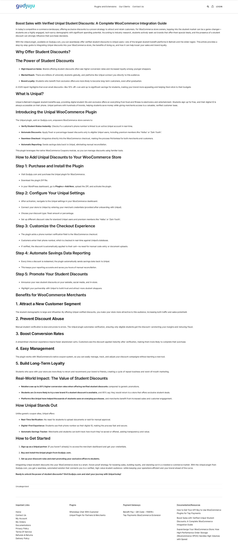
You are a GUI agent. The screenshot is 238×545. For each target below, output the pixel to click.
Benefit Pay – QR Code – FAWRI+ (138, 512)
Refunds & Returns (24, 535)
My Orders (21, 522)
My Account (21, 518)
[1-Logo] (25, 3)
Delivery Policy (22, 538)
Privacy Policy (22, 528)
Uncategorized (22, 486)
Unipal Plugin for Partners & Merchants (87, 515)
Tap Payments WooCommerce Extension (142, 515)
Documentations (23, 525)
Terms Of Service (24, 532)
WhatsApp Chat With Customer (84, 512)
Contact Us (21, 515)
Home (18, 512)
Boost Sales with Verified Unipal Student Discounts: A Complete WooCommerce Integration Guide (195, 521)
